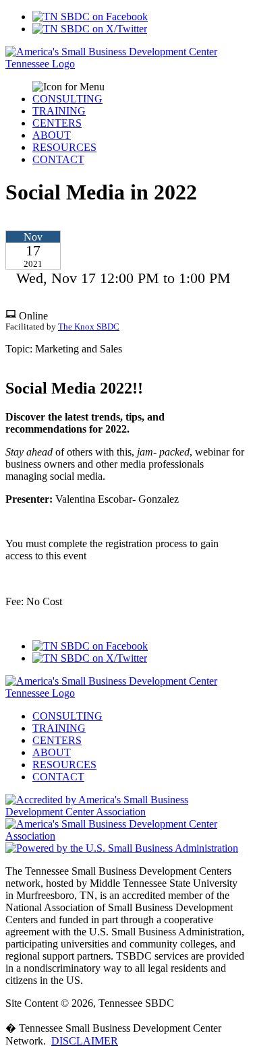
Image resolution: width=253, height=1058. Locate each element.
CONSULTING (67, 98)
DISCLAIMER (84, 1041)
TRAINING (59, 111)
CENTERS (57, 123)
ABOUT (51, 135)
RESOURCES (64, 147)
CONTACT (58, 159)
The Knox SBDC (88, 327)
